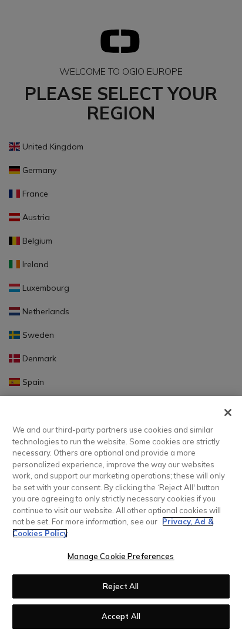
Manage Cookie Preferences (121, 556)
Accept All (121, 616)
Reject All (121, 586)
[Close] (228, 412)
